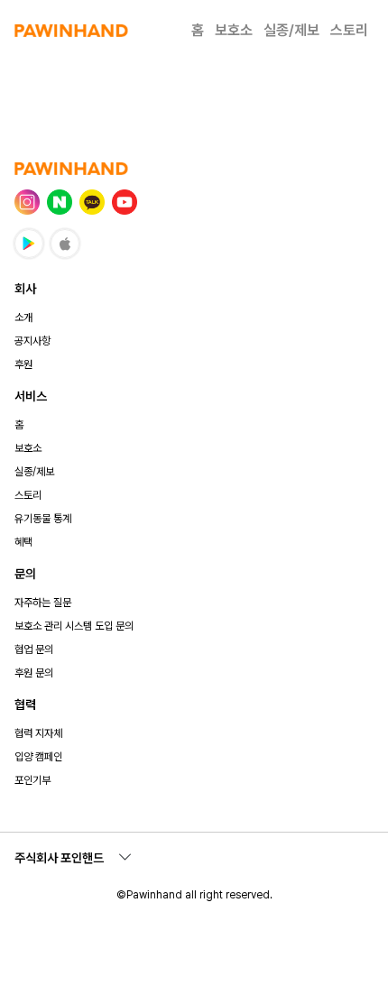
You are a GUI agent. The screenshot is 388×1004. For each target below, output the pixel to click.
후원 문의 (33, 673)
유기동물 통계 (42, 518)
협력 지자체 (38, 733)
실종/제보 (291, 30)
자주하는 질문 (42, 602)
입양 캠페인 (38, 757)
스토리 (349, 30)
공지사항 (32, 341)
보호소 (234, 30)
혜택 (23, 542)
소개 (23, 317)
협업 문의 (33, 649)
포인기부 (32, 780)
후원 (23, 364)
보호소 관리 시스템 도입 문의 (74, 626)
